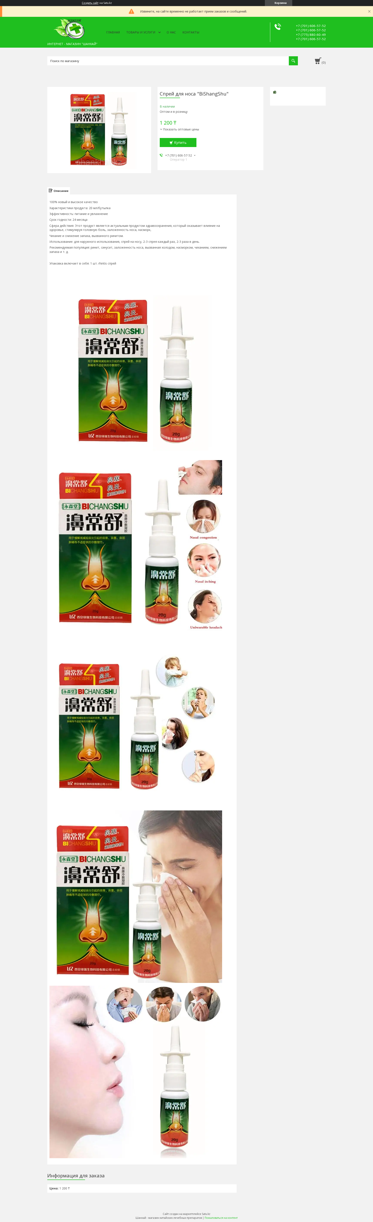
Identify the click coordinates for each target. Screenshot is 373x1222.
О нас (171, 32)
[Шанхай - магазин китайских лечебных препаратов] (68, 28)
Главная (113, 32)
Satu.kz (206, 1214)
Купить (180, 142)
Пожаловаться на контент (221, 1218)
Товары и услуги (140, 32)
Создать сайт (90, 3)
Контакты (190, 32)
